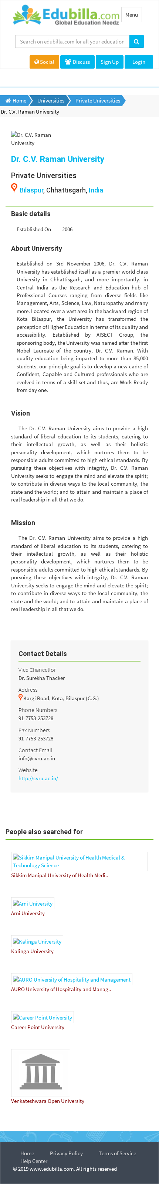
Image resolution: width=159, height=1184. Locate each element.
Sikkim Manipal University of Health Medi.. (59, 875)
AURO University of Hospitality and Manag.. (61, 989)
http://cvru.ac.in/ (38, 778)
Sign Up (110, 61)
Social (47, 61)
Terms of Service (117, 1153)
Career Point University (37, 1027)
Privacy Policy (66, 1153)
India (96, 190)
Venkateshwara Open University (47, 1100)
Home (27, 1153)
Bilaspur (31, 190)
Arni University (28, 913)
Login (138, 61)
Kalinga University (32, 951)
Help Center (33, 1160)
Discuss (81, 61)
